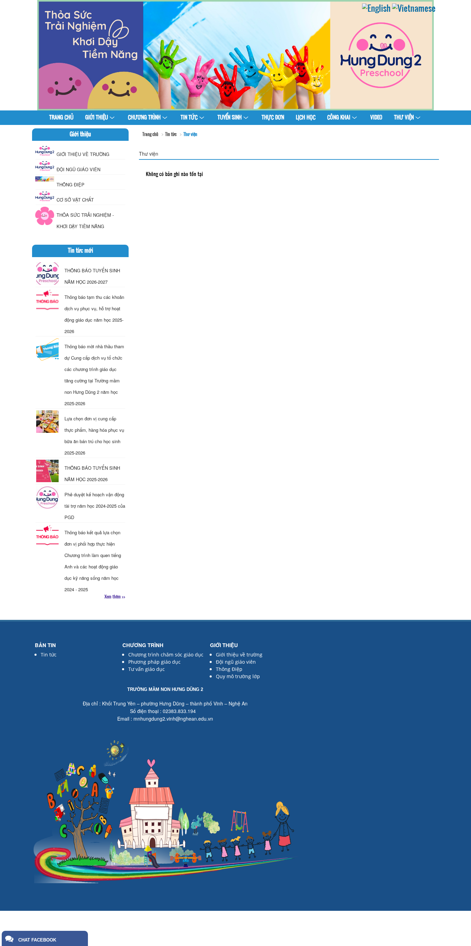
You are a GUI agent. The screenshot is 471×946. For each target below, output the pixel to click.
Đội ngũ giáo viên (236, 662)
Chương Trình (144, 118)
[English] (376, 9)
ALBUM (235, 132)
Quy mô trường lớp (238, 676)
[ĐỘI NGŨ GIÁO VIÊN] (44, 166)
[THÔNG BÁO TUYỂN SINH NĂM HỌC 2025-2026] (47, 471)
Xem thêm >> (114, 597)
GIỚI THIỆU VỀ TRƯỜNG (83, 154)
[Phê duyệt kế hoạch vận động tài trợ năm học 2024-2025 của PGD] (47, 497)
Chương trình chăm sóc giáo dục (165, 654)
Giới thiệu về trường (239, 654)
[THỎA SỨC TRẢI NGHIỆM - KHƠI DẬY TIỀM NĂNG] (44, 216)
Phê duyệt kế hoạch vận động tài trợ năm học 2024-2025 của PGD (94, 505)
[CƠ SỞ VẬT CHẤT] (44, 196)
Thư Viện (404, 118)
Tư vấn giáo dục (146, 669)
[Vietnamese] (413, 9)
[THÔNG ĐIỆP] (44, 179)
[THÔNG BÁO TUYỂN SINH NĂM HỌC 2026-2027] (47, 273)
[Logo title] (235, 55)
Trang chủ (61, 118)
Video (376, 118)
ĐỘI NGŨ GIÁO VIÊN (78, 169)
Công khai (338, 118)
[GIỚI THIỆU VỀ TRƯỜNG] (44, 151)
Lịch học (305, 118)
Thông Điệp (229, 669)
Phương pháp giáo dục (154, 662)
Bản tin (45, 645)
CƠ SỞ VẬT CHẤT (75, 199)
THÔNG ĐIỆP (70, 184)
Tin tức (189, 118)
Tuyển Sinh (230, 118)
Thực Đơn (273, 118)
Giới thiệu (96, 118)
